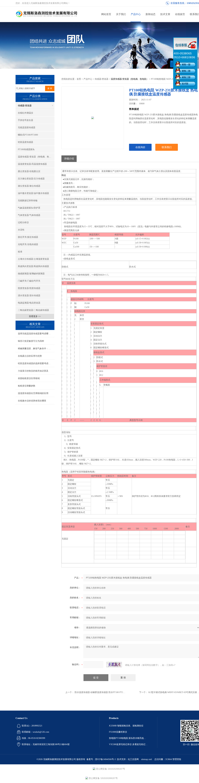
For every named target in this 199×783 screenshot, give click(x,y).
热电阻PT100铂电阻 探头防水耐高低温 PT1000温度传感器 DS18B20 (128, 738)
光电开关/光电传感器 (28, 244)
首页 (79, 79)
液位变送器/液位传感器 (29, 186)
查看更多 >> (35, 316)
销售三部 (186, 77)
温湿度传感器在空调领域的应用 (33, 393)
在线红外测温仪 (25, 113)
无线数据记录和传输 (27, 200)
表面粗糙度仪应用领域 (29, 378)
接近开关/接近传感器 (28, 237)
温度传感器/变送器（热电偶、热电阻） (36, 157)
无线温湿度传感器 (26, 127)
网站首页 (106, 14)
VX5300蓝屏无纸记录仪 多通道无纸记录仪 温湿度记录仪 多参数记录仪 (128, 744)
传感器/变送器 (25, 105)
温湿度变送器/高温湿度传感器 (32, 164)
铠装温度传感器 (25, 142)
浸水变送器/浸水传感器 (29, 295)
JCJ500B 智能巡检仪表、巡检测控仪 (126, 726)
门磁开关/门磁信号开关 (29, 281)
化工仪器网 (133, 759)
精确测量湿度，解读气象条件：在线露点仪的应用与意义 (36, 348)
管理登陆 (176, 759)
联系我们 (167, 147)
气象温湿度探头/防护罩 (29, 208)
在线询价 (140, 147)
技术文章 (165, 14)
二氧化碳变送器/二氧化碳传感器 (33, 310)
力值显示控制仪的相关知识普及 (33, 371)
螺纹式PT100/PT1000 (28, 135)
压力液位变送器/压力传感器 (31, 178)
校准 (20, 252)
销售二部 (186, 71)
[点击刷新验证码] (114, 664)
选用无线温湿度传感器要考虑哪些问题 (36, 333)
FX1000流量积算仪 (118, 732)
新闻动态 (150, 14)
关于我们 (121, 14)
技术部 (185, 84)
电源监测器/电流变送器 (29, 303)
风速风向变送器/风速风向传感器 (33, 266)
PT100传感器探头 (26, 149)
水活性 (21, 230)
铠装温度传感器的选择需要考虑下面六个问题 (36, 363)
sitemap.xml (146, 759)
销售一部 (186, 64)
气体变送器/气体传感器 (29, 215)
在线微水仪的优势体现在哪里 (32, 401)
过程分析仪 (23, 222)
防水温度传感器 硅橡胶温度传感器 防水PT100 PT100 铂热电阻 (105, 692)
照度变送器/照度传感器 (29, 288)
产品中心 (136, 14)
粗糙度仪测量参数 (26, 386)
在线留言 (180, 14)
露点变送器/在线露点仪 (29, 171)
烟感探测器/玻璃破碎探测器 (31, 273)
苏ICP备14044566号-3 (105, 759)
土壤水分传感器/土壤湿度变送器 (33, 259)
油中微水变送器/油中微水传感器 (33, 193)
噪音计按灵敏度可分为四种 (31, 341)
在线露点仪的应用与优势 (30, 356)
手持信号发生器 (25, 120)
